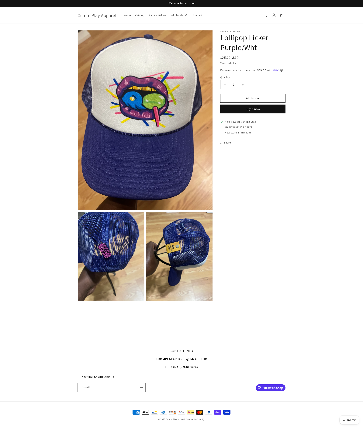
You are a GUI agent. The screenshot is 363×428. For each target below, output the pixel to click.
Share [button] (227, 142)
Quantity (225, 77)
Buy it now (253, 109)
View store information (237, 132)
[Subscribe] (141, 387)
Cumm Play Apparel (175, 419)
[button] (265, 15)
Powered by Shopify (195, 419)
